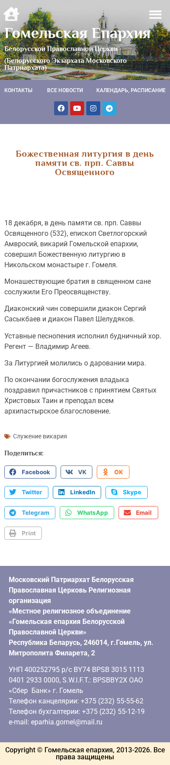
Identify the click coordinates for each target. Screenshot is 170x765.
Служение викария (40, 436)
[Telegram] (109, 108)
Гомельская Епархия (77, 32)
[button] (156, 14)
